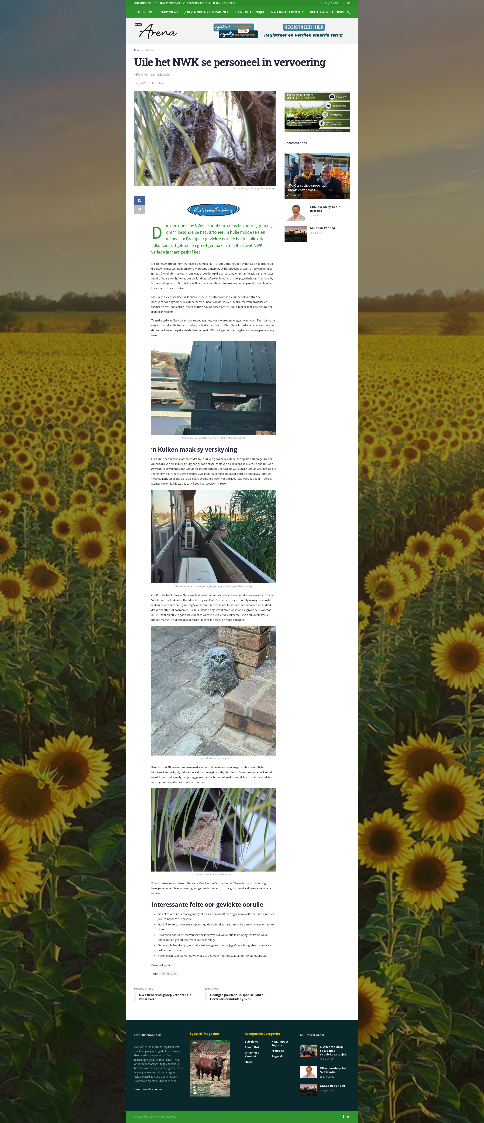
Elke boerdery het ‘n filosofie (333, 1070)
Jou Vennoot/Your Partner (206, 12)
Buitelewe (149, 50)
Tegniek (277, 1056)
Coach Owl (252, 1047)
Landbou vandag (322, 228)
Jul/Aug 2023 (168, 973)
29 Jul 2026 (317, 215)
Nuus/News (169, 12)
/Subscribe (224, 3)
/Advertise (172, 3)
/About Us (145, 3)
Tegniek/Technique (250, 12)
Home (137, 50)
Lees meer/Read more (148, 1089)
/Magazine (198, 3)
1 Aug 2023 (140, 83)
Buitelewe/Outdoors (327, 12)
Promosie (277, 1050)
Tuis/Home (145, 12)
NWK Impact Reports (279, 1043)
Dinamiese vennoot (252, 1054)
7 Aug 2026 (295, 195)
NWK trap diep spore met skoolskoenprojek (307, 187)
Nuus (248, 1061)
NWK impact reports (287, 12)
